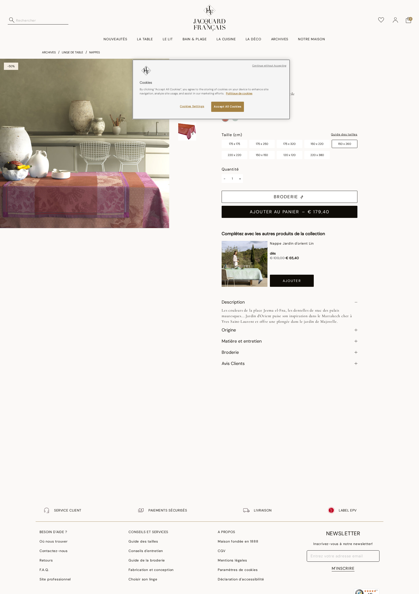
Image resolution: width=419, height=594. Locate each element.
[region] (211, 89)
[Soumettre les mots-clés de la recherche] (12, 20)
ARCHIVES (49, 52)
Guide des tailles (344, 134)
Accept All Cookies (227, 107)
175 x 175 (234, 144)
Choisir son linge (143, 579)
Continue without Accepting (269, 65)
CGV (222, 551)
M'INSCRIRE (343, 568)
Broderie (286, 197)
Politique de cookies (239, 93)
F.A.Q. (44, 570)
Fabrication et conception (151, 570)
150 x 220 (317, 144)
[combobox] (42, 20)
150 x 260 (344, 144)
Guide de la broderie (147, 560)
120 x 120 (289, 155)
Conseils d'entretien (146, 551)
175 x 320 (289, 144)
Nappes (94, 52)
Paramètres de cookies (238, 570)
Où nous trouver (54, 541)
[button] (395, 20)
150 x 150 (262, 155)
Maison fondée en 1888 (238, 541)
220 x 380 (317, 155)
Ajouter (292, 281)
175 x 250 (262, 144)
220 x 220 (234, 155)
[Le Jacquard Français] (209, 17)
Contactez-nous (54, 551)
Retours (46, 560)
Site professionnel (55, 579)
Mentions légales (232, 560)
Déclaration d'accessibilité (241, 579)
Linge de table (72, 52)
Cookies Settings (192, 106)
